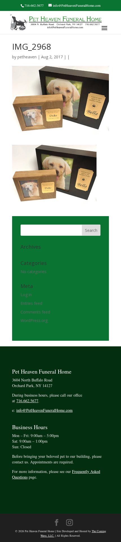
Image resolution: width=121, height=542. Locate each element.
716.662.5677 (27, 400)
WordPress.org (34, 320)
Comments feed (35, 312)
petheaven (27, 57)
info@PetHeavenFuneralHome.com (44, 410)
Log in (26, 294)
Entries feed (31, 303)
